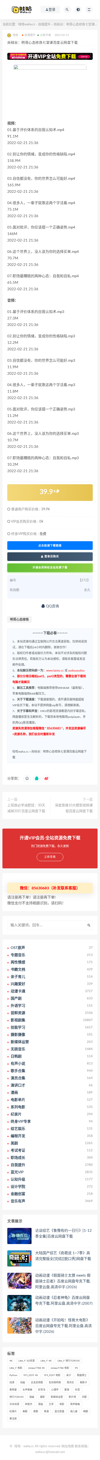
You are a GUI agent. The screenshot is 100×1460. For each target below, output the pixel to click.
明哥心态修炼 (19, 619)
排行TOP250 (16, 1397)
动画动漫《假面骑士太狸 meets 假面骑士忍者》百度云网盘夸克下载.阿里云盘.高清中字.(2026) (63, 1281)
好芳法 (41, 1390)
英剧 (35, 1411)
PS (76, 1368)
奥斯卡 (83, 1382)
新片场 (72, 1397)
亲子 (68, 1375)
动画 (22, 1382)
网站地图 (67, 1446)
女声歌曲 (27, 1390)
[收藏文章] (27, 778)
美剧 (25, 1411)
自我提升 (44, 24)
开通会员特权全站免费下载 (50, 567)
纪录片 (13, 1411)
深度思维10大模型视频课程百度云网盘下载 (74, 808)
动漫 (11, 1382)
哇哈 (17, 1446)
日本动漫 (14, 1404)
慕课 (66, 1390)
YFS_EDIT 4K (30, 1375)
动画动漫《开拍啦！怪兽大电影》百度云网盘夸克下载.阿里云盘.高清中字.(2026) (63, 1326)
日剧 (84, 1397)
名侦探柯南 (55, 1382)
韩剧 (85, 1411)
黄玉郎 (13, 1419)
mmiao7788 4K (36, 1368)
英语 (46, 1411)
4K (11, 1361)
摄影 (42, 1397)
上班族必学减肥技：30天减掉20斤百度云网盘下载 (26, 808)
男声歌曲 (75, 1404)
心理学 (54, 1390)
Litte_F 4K (46, 1361)
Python (13, 1375)
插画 (31, 1397)
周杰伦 (70, 1382)
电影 (61, 1404)
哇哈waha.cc (26, 24)
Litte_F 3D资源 (26, 1361)
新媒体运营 (57, 1397)
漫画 (40, 1404)
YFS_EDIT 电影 (52, 1375)
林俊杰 (28, 1404)
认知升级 (45, 35)
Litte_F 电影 (15, 1368)
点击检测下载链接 (50, 545)
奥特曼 (13, 1390)
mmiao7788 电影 (60, 1368)
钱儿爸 (73, 1411)
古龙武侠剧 (37, 1382)
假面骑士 (82, 1375)
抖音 (77, 1390)
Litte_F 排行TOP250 (69, 1361)
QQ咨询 (52, 606)
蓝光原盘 (59, 1411)
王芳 (51, 1404)
